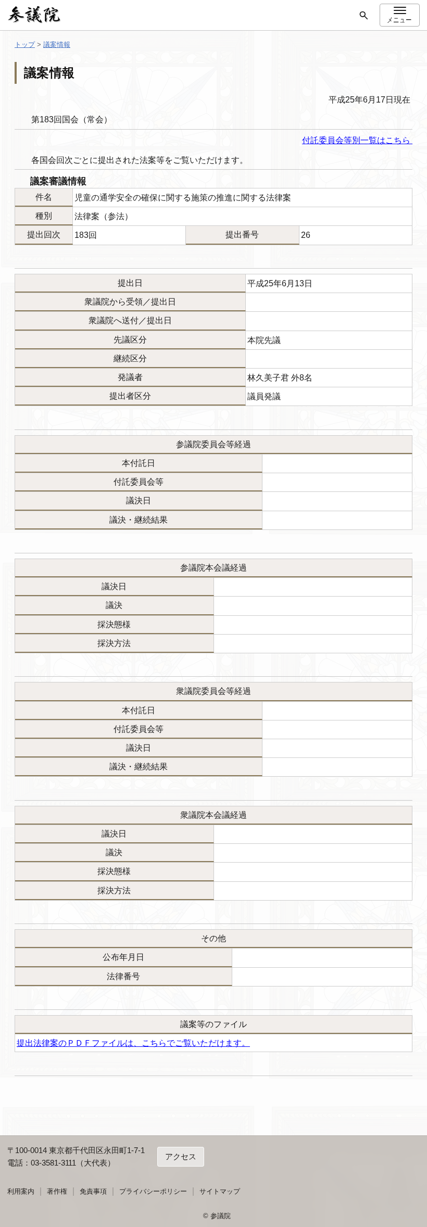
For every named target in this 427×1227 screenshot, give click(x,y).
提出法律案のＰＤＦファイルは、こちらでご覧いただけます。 (133, 1043)
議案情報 (56, 44)
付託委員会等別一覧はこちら (357, 140)
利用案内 (20, 1191)
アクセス (180, 1156)
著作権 (57, 1191)
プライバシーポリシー (153, 1191)
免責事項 (93, 1191)
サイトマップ (219, 1191)
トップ (25, 44)
